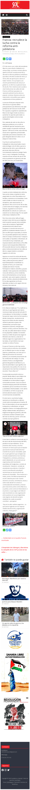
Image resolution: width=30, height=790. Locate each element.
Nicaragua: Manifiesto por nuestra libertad (14, 579)
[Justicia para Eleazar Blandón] (15, 586)
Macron (25, 51)
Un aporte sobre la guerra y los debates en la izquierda (13, 624)
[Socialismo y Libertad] (15, 2)
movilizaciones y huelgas (8, 53)
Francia (21, 51)
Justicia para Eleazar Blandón (12, 602)
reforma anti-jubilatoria (19, 53)
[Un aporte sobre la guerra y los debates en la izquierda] (15, 608)
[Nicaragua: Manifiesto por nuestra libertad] (15, 563)
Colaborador (14, 51)
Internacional (6, 37)
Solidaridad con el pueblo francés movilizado (13, 539)
